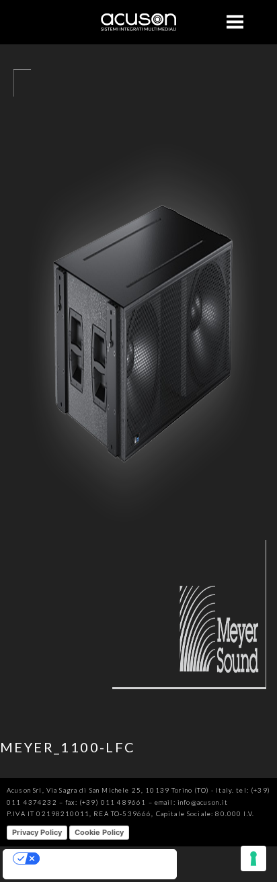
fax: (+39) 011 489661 (105, 802)
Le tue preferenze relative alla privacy (103, 858)
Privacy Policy (37, 832)
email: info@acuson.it (191, 802)
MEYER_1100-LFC (68, 747)
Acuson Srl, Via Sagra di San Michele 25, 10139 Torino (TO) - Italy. (120, 790)
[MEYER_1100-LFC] (138, 710)
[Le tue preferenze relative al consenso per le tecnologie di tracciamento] (253, 858)
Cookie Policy (99, 832)
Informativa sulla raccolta (51, 873)
